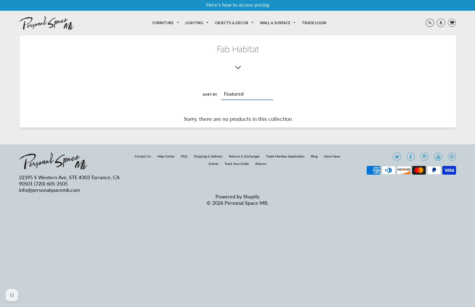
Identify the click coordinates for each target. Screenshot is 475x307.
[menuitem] (166, 23)
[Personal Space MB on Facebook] (411, 158)
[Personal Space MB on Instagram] (424, 158)
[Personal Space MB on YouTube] (438, 158)
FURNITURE (163, 23)
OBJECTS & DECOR (232, 23)
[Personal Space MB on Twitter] (397, 158)
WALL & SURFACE (275, 23)
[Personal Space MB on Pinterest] (452, 158)
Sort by (210, 94)
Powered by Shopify (237, 196)
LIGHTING (194, 23)
